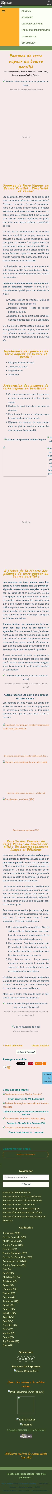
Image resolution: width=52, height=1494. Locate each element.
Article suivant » (40, 1045)
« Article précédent (12, 1045)
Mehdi (15, 1484)
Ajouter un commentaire (26, 1154)
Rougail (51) (9, 1293)
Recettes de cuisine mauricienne (19, 1204)
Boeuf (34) (8, 1321)
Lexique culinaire (32, 24)
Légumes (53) (9, 1289)
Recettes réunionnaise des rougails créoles (24, 1216)
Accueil (26, 11)
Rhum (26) (8, 1345)
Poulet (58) (8, 1285)
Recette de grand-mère (22, 75)
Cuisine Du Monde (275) (15, 1253)
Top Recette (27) (11, 1341)
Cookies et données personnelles (16, 1491)
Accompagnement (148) (14, 1261)
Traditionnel (42, 71)
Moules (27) (8, 1333)
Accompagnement (12, 71)
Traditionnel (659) (11, 1233)
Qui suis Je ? (28, 43)
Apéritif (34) (8, 1317)
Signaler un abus (25, 1487)
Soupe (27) (8, 1337)
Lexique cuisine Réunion (35, 30)
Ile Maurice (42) (10, 1301)
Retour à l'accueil (26, 1052)
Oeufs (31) (8, 1329)
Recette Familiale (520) (14, 1237)
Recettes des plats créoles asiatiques (21, 1208)
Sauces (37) (9, 1309)
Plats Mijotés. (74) (11, 1277)
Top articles (43, 1484)
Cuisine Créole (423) (13, 1245)
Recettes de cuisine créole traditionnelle (22, 1200)
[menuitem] (35, 11)
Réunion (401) (10, 1249)
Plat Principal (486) (12, 1241)
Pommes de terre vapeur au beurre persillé (26, 61)
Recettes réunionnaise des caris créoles (22, 1212)
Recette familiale (28, 71)
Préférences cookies (40, 1491)
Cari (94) (7, 1269)
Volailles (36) (9, 1313)
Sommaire (27, 17)
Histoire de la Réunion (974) (17, 1192)
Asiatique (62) (10, 1281)
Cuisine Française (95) (14, 1265)
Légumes (36, 75)
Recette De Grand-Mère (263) (17, 1257)
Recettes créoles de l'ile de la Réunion (22, 1196)
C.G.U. (37, 1487)
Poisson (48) (9, 1297)
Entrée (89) (8, 1273)
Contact (12, 1487)
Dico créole (28, 36)
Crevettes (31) (10, 1325)
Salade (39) (8, 1305)
